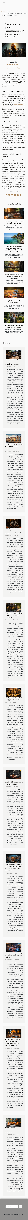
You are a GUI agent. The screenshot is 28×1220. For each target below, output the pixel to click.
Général (9, 11)
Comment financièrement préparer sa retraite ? (13, 531)
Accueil (3, 11)
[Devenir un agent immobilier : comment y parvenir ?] (14, 317)
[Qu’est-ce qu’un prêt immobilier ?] (14, 292)
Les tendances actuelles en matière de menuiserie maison (13, 362)
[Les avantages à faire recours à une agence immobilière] (14, 213)
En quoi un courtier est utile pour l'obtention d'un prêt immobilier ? (14, 276)
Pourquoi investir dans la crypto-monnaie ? (13, 699)
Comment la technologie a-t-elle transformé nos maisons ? (14, 955)
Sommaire (13, 62)
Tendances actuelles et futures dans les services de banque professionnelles (13, 1042)
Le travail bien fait (13, 66)
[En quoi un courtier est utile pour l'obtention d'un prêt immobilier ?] (14, 266)
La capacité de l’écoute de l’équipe (13, 68)
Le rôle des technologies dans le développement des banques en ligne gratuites (13, 867)
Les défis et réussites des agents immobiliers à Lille (14, 446)
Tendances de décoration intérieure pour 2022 (13, 1130)
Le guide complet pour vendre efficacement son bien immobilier (14, 782)
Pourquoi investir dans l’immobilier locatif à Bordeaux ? (13, 615)
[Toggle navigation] (4, 3)
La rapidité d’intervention (12, 64)
